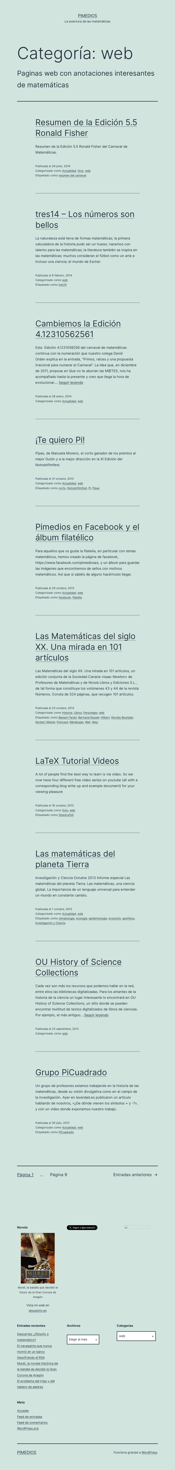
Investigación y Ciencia (50, 923)
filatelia (77, 597)
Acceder (23, 1411)
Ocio (81, 170)
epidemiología (98, 918)
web (88, 170)
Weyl (95, 722)
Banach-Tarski (68, 717)
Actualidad (69, 170)
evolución (115, 918)
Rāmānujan (77, 722)
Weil (87, 722)
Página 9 (58, 1174)
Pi (90, 488)
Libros (78, 712)
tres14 (62, 284)
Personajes (90, 712)
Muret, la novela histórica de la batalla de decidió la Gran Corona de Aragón (37, 1369)
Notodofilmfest (77, 488)
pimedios (87, 15)
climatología (67, 918)
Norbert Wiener (45, 722)
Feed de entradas (29, 1417)
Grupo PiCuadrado (71, 1072)
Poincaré (62, 722)
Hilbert (105, 717)
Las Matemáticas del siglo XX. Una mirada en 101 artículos (85, 647)
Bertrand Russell (88, 717)
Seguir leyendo (71, 382)
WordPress (149, 1452)
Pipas (95, 488)
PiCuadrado (66, 1132)
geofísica (128, 918)
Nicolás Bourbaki (122, 717)
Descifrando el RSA (31, 1357)
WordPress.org (27, 1428)
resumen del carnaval (72, 175)
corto (62, 488)
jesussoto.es (38, 1310)
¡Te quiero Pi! (60, 440)
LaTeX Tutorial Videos (77, 761)
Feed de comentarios (32, 1422)
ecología (81, 918)
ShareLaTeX (66, 815)
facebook (65, 597)
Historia (67, 712)
